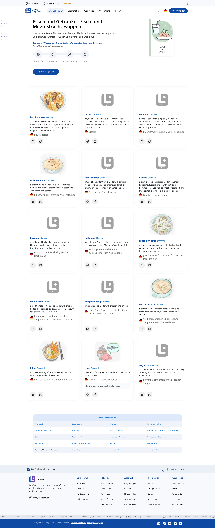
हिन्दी (71, 517)
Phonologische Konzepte (179, 499)
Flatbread (112, 424)
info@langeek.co (41, 497)
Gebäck (37, 437)
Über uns (81, 488)
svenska (188, 517)
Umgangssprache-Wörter (131, 483)
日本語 (128, 517)
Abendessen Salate (153, 450)
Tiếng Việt (63, 517)
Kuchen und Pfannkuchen (43, 430)
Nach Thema (106, 488)
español (19, 517)
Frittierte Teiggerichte (116, 430)
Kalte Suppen (39, 443)
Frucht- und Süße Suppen (81, 443)
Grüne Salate (76, 450)
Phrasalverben (130, 494)
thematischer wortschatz (68, 43)
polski (149, 517)
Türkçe (27, 517)
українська (53, 517)
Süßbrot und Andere (154, 424)
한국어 (142, 517)
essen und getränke (92, 43)
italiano (34, 517)
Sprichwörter (129, 499)
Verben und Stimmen (155, 499)
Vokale (174, 488)
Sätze (150, 483)
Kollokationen (130, 488)
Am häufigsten (107, 499)
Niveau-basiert (107, 483)
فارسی (92, 517)
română (204, 517)
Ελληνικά (157, 517)
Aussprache (177, 477)
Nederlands (178, 517)
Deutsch (110, 517)
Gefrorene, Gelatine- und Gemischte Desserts (163, 430)
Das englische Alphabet (179, 483)
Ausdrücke (129, 477)
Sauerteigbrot (77, 424)
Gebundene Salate (115, 450)
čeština (196, 517)
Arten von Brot (40, 424)
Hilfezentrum (82, 499)
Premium (68, 3)
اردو (164, 517)
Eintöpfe (112, 443)
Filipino (84, 517)
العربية (77, 517)
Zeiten (150, 494)
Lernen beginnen (46, 71)
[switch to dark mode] (187, 3)
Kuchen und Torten (78, 437)
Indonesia (101, 517)
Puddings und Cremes (117, 437)
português (119, 517)
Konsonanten (177, 494)
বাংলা (170, 517)
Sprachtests (105, 494)
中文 (135, 517)
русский (43, 517)
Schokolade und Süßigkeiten (156, 437)
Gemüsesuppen (152, 443)
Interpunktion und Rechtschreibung (155, 488)
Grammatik (153, 477)
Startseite (38, 43)
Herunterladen (177, 469)
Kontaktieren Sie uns (84, 494)
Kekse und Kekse (78, 430)
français (10, 517)
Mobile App (51, 3)
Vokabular (49, 43)
